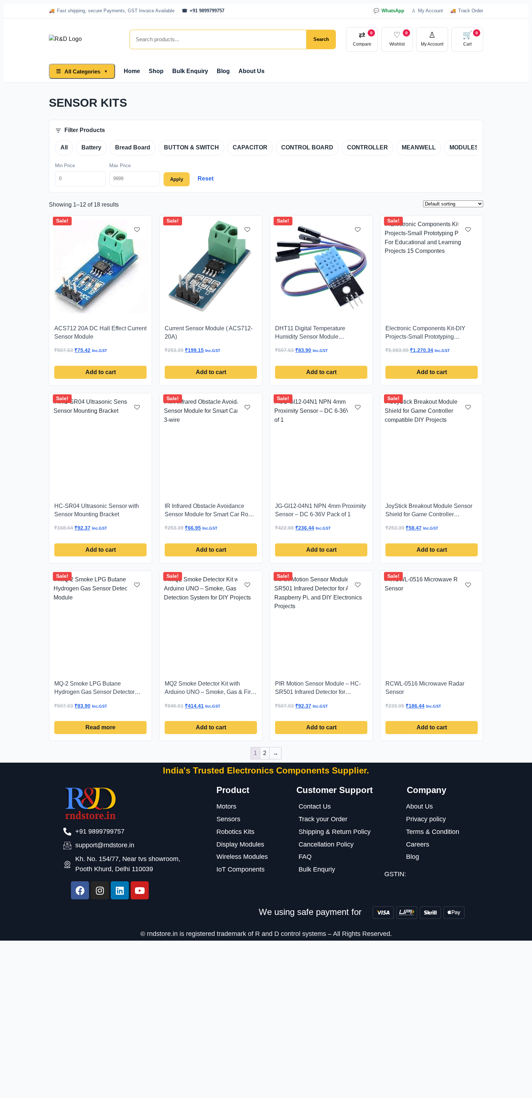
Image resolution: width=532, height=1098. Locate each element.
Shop (156, 71)
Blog (223, 71)
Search (321, 39)
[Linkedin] (120, 890)
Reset (206, 178)
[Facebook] (80, 890)
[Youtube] (140, 890)
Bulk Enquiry (190, 71)
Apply (176, 179)
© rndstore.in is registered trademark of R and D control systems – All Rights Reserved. (266, 933)
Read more (100, 727)
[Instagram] (100, 890)
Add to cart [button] (100, 372)
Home (132, 71)
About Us (251, 71)
